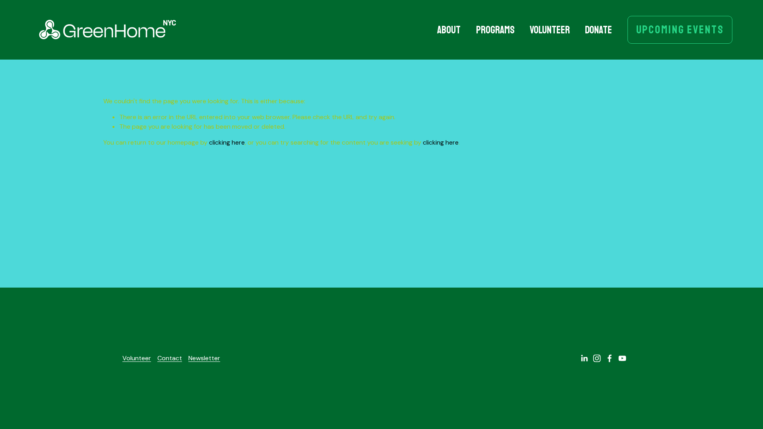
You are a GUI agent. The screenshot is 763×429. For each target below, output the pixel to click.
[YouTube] (622, 358)
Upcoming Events (680, 30)
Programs (495, 30)
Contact (169, 358)
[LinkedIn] (584, 358)
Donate (598, 30)
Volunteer (550, 30)
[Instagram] (597, 358)
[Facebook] (610, 358)
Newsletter (204, 358)
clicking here (227, 142)
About (449, 30)
